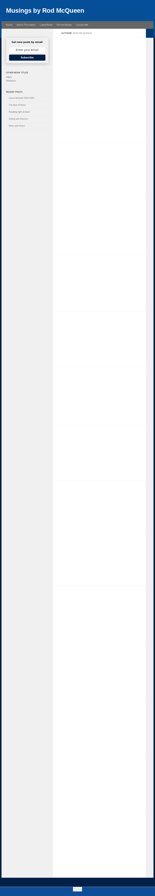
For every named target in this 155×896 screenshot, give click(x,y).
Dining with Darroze (72, 206)
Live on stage (67, 379)
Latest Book (46, 25)
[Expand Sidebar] (149, 33)
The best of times (70, 101)
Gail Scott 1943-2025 (73, 653)
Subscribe (27, 57)
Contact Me (82, 25)
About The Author (26, 25)
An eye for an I (68, 597)
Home (9, 25)
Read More (135, 82)
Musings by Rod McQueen (45, 10)
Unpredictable (68, 544)
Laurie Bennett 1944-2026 (76, 49)
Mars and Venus (69, 267)
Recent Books (64, 25)
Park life (63, 492)
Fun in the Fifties (70, 822)
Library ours (66, 709)
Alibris (9, 77)
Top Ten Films (68, 323)
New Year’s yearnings (73, 436)
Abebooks (11, 80)
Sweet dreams (68, 766)
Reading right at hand (73, 154)
